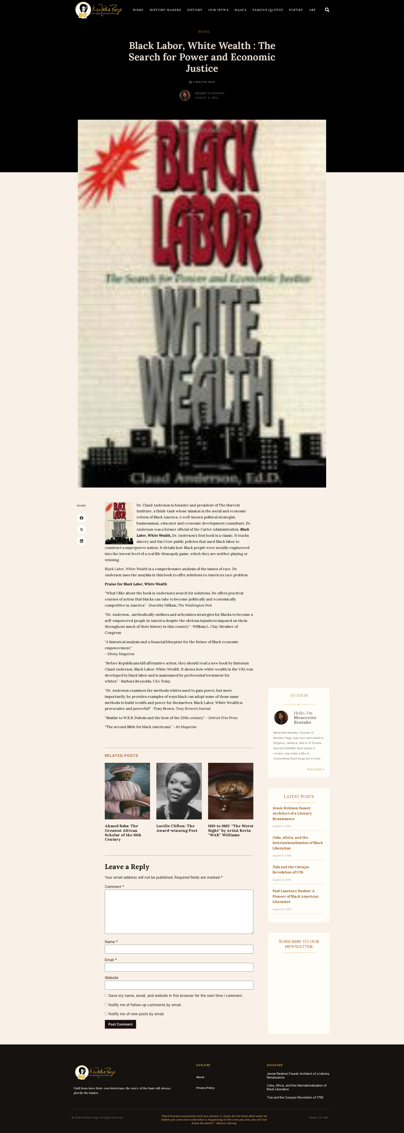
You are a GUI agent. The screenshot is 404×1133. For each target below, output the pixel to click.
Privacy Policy (205, 1087)
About (200, 1077)
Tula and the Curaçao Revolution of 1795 (295, 1097)
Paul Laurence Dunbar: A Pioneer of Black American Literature (295, 896)
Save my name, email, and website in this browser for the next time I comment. (176, 996)
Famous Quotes (267, 10)
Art (312, 10)
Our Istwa (218, 10)
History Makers (165, 10)
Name (111, 942)
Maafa (240, 10)
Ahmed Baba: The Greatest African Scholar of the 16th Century (123, 832)
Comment (114, 887)
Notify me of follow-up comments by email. (145, 1005)
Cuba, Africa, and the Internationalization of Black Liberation (297, 843)
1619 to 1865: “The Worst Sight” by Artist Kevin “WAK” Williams (230, 830)
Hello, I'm (305, 717)
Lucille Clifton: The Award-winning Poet (176, 828)
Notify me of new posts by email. (136, 1014)
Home (138, 10)
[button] (327, 10)
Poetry (296, 10)
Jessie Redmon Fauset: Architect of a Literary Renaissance (292, 813)
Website (111, 978)
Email (111, 960)
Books (204, 31)
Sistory (194, 10)
